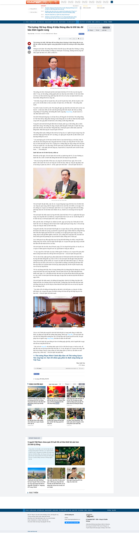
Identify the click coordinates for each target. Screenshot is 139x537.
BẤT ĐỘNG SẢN (40, 22)
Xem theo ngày (53, 384)
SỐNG (93, 22)
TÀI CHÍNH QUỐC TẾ (70, 22)
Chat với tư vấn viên (72, 522)
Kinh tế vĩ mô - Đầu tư (51, 33)
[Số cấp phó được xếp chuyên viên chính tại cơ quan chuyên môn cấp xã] (37, 413)
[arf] (59, 370)
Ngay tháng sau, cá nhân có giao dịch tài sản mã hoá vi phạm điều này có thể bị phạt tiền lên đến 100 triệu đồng (56, 401)
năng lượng (69, 112)
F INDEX (110, 22)
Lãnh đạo (104, 30)
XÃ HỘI (27, 22)
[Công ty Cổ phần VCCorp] (98, 516)
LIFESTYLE (97, 22)
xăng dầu (70, 334)
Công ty (91, 30)
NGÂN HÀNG (55, 22)
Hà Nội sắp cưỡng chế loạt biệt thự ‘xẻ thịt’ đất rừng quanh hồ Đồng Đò (55, 422)
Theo (58, 368)
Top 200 (114, 510)
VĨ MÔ (77, 22)
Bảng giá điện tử (33, 8)
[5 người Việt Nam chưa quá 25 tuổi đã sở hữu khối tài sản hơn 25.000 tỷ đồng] (70, 456)
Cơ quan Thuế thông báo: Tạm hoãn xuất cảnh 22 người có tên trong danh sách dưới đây (75, 422)
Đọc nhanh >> (76, 5)
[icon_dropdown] (112, 2)
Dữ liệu (105, 22)
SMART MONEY (62, 22)
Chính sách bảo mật (32, 531)
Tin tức (97, 30)
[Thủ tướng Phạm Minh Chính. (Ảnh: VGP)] (59, 71)
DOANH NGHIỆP (48, 22)
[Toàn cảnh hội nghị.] (59, 311)
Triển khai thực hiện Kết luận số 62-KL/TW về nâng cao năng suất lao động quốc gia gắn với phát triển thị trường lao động (75, 401)
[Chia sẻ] (29, 47)
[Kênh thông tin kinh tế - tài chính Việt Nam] (42, 2)
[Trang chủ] (24, 22)
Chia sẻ (81, 33)
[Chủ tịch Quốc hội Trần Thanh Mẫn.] (59, 183)
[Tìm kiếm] (106, 27)
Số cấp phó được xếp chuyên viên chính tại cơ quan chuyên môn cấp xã (36, 422)
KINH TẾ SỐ (82, 22)
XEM (82, 384)
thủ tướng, (42, 379)
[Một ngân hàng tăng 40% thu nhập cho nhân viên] (76, 473)
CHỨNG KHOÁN (32, 22)
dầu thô (47, 379)
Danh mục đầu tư (33, 12)
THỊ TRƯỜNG (88, 22)
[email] (29, 52)
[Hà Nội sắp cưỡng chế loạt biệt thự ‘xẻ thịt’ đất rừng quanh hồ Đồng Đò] (56, 413)
